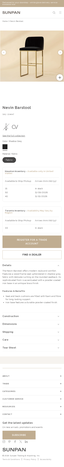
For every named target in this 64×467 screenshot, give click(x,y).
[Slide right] (60, 52)
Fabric (9, 160)
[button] (54, 12)
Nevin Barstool (16, 21)
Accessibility (45, 459)
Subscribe (19, 435)
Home (5, 21)
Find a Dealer (32, 254)
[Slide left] (4, 52)
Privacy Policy (30, 459)
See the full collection (13, 136)
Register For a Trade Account (32, 241)
